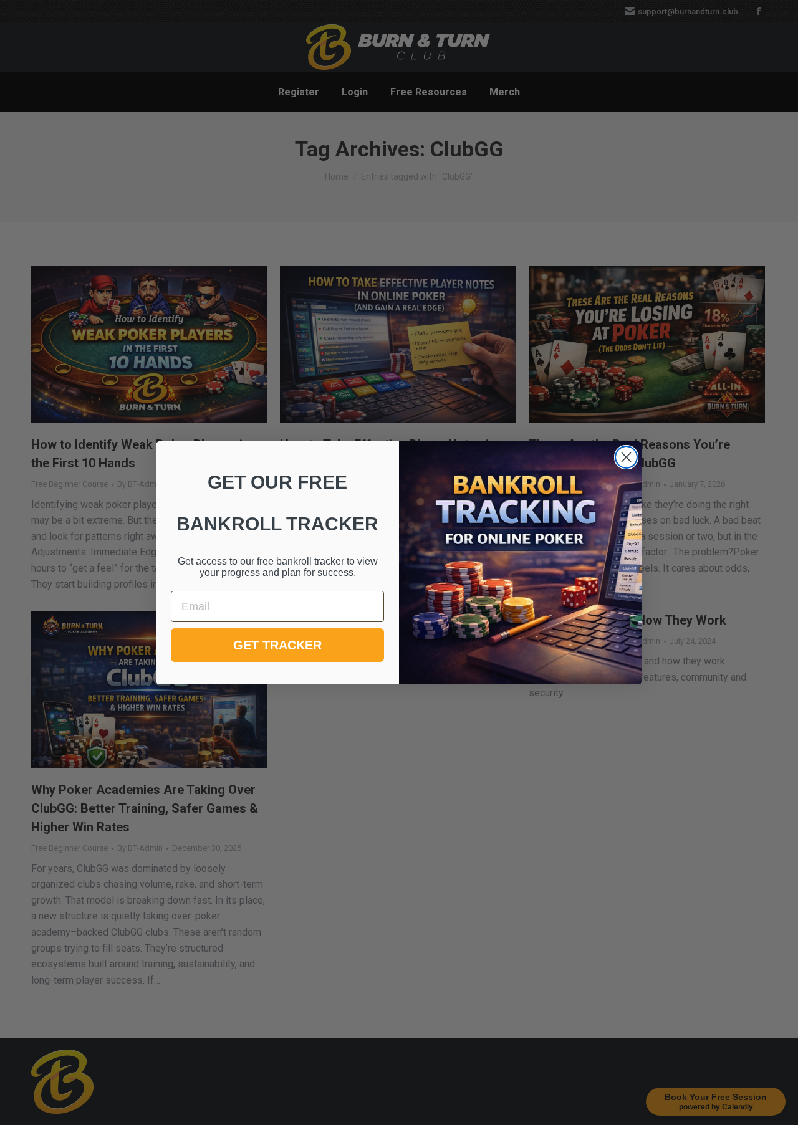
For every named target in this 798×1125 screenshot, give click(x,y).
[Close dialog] (626, 457)
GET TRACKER (277, 645)
